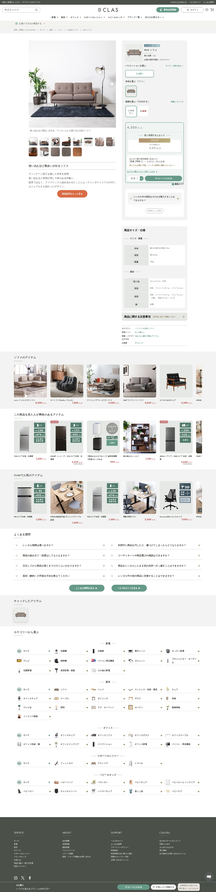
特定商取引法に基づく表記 (121, 854)
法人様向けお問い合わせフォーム (172, 854)
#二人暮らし (140, 332)
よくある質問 (208, 2)
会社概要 (66, 841)
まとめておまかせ (166, 847)
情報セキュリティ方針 (120, 857)
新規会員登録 (170, 9)
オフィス (17, 850)
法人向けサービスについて (170, 841)
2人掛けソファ (73, 30)
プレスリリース (68, 850)
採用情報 (66, 844)
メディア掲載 (67, 854)
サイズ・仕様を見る (173, 66)
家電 (15, 844)
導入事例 (162, 850)
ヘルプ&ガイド (195, 2)
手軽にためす (164, 844)
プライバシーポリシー (120, 847)
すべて (42, 30)
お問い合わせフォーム (120, 860)
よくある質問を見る (85, 588)
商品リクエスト (20, 866)
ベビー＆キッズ (20, 857)
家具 (51, 30)
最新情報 (66, 847)
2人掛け (139, 73)
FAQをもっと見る (155, 211)
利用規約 (114, 850)
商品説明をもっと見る (72, 194)
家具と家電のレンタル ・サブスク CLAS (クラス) (21, 2)
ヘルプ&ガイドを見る (127, 588)
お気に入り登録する (165, 887)
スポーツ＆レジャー (22, 854)
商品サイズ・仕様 (134, 230)
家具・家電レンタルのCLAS (24, 30)
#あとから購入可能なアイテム (147, 336)
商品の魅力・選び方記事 (23, 863)
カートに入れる (165, 178)
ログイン (194, 9)
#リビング (139, 343)
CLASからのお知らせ (179, 2)
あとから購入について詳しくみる (141, 172)
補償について (176, 102)
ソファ (60, 30)
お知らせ (17, 860)
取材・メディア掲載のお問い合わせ (76, 857)
